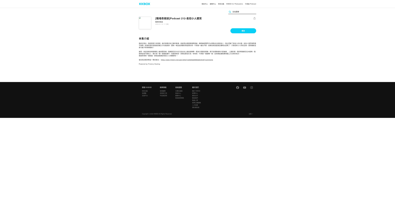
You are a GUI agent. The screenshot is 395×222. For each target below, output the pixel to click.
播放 (243, 31)
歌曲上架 (195, 100)
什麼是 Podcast (250, 4)
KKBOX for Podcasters (234, 4)
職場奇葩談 (159, 22)
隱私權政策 (195, 107)
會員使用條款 (179, 98)
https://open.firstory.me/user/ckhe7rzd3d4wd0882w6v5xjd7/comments (187, 60)
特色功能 (221, 4)
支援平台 (145, 95)
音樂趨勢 (163, 91)
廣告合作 (195, 95)
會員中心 (205, 4)
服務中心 (213, 4)
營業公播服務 (196, 103)
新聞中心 (195, 93)
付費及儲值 (178, 91)
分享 (254, 18)
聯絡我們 (195, 98)
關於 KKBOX (196, 91)
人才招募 (195, 105)
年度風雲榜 (163, 95)
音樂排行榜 (163, 93)
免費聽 (144, 93)
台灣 (250, 114)
